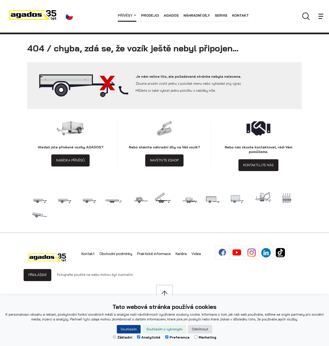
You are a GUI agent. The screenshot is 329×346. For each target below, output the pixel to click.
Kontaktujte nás (258, 165)
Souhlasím (129, 329)
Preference (180, 337)
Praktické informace (154, 253)
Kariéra (181, 253)
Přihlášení (37, 275)
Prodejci (150, 15)
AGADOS (171, 15)
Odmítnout (200, 329)
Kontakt (240, 15)
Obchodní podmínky (115, 253)
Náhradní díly (197, 15)
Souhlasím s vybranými (164, 329)
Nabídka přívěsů (70, 160)
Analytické (150, 337)
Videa (196, 253)
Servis (221, 15)
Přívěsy (125, 15)
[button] (71, 16)
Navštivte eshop (164, 160)
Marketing (207, 337)
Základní (124, 337)
